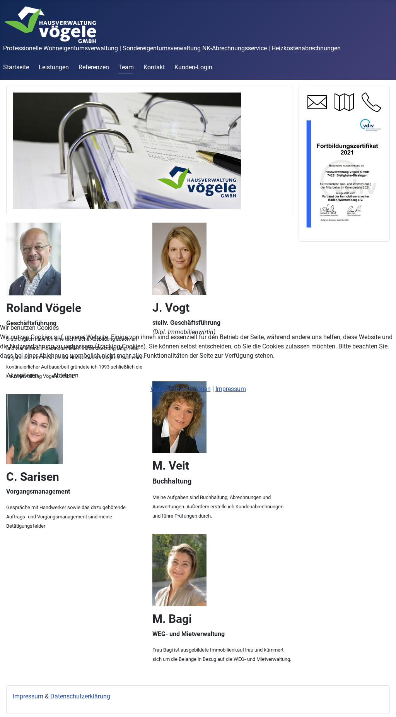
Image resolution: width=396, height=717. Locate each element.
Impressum (230, 389)
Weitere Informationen (180, 389)
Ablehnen (66, 375)
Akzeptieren (22, 375)
